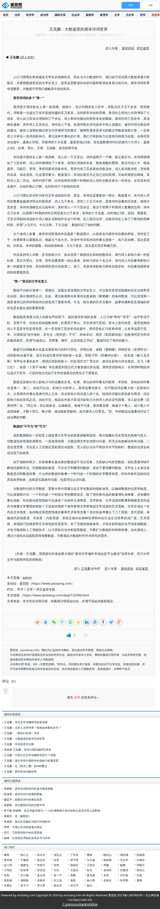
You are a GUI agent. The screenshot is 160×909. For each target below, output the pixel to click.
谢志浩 (58, 885)
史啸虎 (124, 870)
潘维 (139, 880)
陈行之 (24, 855)
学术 (20, 589)
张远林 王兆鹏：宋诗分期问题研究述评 (27, 749)
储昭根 (24, 880)
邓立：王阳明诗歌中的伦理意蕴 (23, 832)
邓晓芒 (141, 865)
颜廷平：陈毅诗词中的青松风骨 (23, 799)
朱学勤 (124, 880)
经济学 (30, 15)
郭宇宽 (74, 860)
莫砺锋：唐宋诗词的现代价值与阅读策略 (28, 788)
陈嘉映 (141, 855)
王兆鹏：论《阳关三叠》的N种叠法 (25, 766)
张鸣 (56, 865)
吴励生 (107, 880)
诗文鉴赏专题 (45, 589)
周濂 (106, 865)
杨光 (89, 885)
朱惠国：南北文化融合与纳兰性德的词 (27, 821)
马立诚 (91, 860)
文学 (117, 15)
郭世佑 (41, 870)
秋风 (6, 875)
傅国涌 (124, 855)
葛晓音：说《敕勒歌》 (17, 816)
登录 (77, 697)
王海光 (91, 865)
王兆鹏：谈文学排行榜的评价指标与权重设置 (31, 760)
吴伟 (106, 875)
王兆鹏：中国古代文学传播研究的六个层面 (30, 755)
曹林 (89, 855)
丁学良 (74, 855)
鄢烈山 (107, 855)
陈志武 (41, 860)
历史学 (130, 15)
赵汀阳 (8, 865)
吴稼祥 (41, 880)
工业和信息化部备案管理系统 (80, 904)
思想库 (156, 15)
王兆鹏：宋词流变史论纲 (19, 744)
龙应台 (58, 855)
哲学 (143, 15)
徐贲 (56, 860)
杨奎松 (74, 865)
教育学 (104, 15)
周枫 (73, 875)
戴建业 (24, 865)
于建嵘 (24, 860)
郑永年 (41, 855)
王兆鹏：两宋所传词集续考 (20, 771)
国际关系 (60, 15)
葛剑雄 (8, 880)
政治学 (44, 15)
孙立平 (74, 885)
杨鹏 (122, 865)
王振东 (74, 870)
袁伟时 (107, 870)
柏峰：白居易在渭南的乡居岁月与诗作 (27, 838)
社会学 (76, 15)
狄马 (89, 870)
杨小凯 (91, 880)
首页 (6, 15)
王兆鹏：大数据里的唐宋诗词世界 (24, 738)
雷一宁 (58, 875)
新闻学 (90, 15)
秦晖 (6, 855)
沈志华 (124, 860)
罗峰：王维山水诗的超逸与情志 (23, 827)
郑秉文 (8, 885)
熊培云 (141, 870)
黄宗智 (8, 860)
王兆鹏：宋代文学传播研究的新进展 (26, 722)
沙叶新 (124, 875)
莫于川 (24, 885)
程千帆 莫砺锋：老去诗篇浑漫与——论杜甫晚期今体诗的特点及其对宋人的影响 (52, 810)
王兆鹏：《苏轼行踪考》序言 (21, 733)
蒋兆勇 (91, 875)
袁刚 (73, 880)
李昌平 (41, 865)
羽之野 (41, 885)
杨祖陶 (107, 860)
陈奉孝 (24, 870)
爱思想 (13, 6)
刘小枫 (24, 875)
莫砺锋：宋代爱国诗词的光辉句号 (24, 805)
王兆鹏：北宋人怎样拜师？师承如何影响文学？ (32, 727)
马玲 (56, 870)
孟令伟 (41, 875)
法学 (17, 15)
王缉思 (8, 870)
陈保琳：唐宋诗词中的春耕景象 (23, 794)
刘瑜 (139, 875)
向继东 (141, 860)
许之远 (58, 880)
